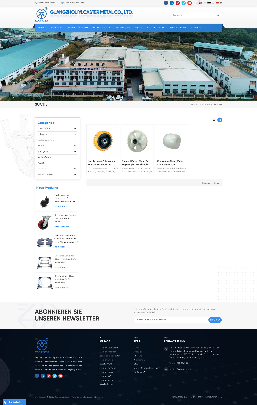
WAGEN (41, 163)
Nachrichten (123, 27)
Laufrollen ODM (105, 364)
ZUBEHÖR (41, 169)
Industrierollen (43, 129)
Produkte (56, 27)
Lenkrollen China (106, 360)
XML (190, 397)
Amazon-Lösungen (77, 27)
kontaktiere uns (156, 27)
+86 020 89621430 (180, 363)
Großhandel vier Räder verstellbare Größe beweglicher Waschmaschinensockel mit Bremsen (66, 279)
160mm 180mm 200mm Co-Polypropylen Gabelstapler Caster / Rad (136, 163)
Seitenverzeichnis (179, 397)
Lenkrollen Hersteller (107, 368)
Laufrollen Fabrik (106, 384)
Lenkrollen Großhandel (108, 348)
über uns (138, 356)
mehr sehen (59, 206)
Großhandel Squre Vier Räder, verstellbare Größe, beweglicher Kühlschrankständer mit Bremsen (65, 259)
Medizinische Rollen (46, 140)
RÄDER (40, 146)
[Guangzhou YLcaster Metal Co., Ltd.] (41, 14)
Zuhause (41, 27)
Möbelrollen (42, 134)
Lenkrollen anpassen (107, 352)
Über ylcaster (178, 27)
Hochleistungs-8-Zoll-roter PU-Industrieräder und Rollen (65, 218)
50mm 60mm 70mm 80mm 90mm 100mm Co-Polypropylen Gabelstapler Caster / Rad (169, 163)
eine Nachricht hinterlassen (15, 403)
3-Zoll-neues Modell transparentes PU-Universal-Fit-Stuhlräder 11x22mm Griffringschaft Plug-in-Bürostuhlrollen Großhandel (64, 198)
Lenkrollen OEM (105, 376)
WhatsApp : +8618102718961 (48, 3)
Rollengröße (42, 152)
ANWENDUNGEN (45, 175)
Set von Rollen (44, 157)
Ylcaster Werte (101, 27)
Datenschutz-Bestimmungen (146, 368)
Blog (136, 364)
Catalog (196, 27)
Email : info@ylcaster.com (75, 3)
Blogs (138, 27)
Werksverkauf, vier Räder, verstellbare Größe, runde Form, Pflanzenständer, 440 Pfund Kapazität (66, 239)
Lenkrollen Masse (106, 372)
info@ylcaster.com (183, 369)
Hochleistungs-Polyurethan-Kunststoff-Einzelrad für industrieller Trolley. (102, 163)
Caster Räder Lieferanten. (109, 356)
